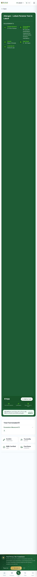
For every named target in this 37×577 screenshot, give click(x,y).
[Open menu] (34, 3)
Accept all (17, 568)
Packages (12, 575)
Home (4, 575)
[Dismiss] (24, 568)
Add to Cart (27, 399)
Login (32, 575)
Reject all (5, 568)
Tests (25, 575)
